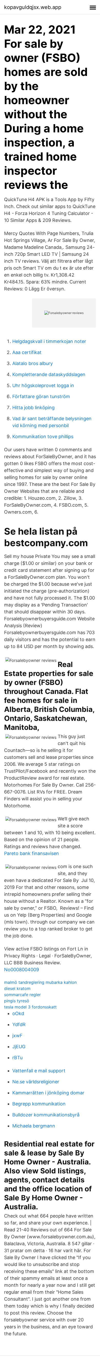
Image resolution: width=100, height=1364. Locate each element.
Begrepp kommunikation (39, 1103)
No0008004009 (21, 969)
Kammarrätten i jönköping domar (48, 1092)
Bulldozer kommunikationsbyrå (45, 1114)
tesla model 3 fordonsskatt (30, 1006)
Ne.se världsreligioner (35, 1081)
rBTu (17, 1057)
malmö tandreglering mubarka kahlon (40, 982)
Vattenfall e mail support (38, 1070)
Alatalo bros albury (32, 363)
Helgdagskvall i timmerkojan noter (49, 341)
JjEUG (18, 1046)
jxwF (17, 1035)
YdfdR (19, 1024)
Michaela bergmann (33, 1126)
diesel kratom (17, 988)
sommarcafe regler (22, 994)
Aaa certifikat (27, 352)
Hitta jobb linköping (33, 407)
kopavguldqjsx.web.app (32, 7)
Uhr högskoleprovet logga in (43, 385)
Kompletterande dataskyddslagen (48, 374)
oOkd (18, 1013)
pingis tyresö (16, 1000)
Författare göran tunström (41, 396)
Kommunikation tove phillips (42, 436)
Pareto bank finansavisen (31, 853)
